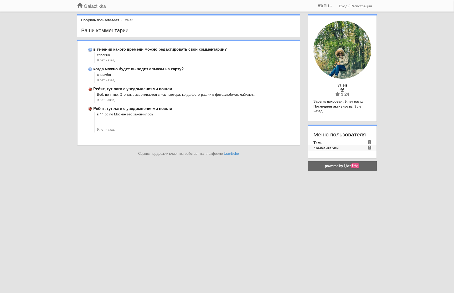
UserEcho (231, 153)
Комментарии (326, 147)
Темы (318, 142)
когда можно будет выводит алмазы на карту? (138, 69)
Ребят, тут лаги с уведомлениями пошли (132, 89)
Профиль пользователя (100, 19)
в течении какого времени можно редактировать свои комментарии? (160, 49)
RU (326, 5)
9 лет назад (106, 60)
